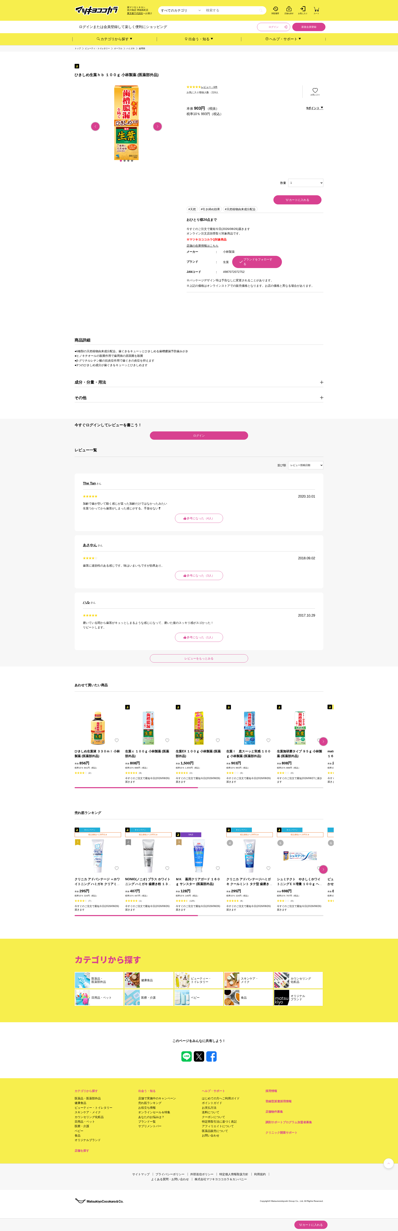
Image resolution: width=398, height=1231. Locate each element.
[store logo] (97, 10)
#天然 (192, 209)
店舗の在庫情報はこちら (202, 245)
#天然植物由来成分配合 (240, 209)
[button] (121, 161)
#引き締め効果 (210, 209)
